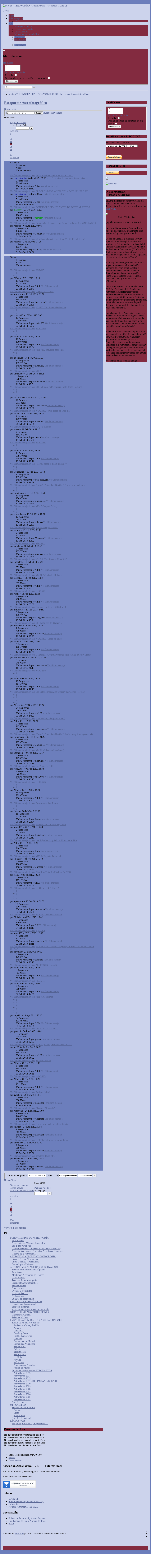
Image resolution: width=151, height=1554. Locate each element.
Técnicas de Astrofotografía (24, 1280)
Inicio (11, 94)
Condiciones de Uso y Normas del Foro (27, 1521)
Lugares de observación (23, 1299)
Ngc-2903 (40, 930)
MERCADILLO (18, 1405)
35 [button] (11, 139)
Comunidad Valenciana (24, 1344)
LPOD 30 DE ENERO (47, 1028)
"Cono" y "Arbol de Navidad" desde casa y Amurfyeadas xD (64, 734)
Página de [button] (18, 122)
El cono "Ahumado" (45, 1108)
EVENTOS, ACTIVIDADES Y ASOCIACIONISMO (36, 1320)
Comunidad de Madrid (24, 1341)
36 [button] (11, 141)
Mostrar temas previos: (17, 1175)
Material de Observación (23, 1407)
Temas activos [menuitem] (21, 31)
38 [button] (11, 147)
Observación (18, 1288)
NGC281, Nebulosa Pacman (49, 914)
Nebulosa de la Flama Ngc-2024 (51, 824)
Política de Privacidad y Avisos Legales (27, 1518)
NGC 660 (40, 591)
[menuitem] (19, 37)
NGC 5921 (41, 328)
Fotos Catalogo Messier (47, 527)
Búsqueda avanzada (52, 113)
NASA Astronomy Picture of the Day (26, 1501)
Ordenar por (53, 1175)
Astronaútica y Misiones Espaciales (28, 1243)
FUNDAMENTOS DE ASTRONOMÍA (29, 1238)
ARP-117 (40, 270)
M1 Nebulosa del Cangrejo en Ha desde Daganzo (59, 387)
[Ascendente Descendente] (85, 1175)
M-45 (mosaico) (43, 1060)
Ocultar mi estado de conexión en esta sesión (26, 78)
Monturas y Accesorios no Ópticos (28, 1275)
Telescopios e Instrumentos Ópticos (28, 1269)
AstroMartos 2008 (22, 1389)
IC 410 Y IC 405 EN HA (47, 888)
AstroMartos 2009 (22, 1386)
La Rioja (18, 1357)
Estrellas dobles (19, 1285)
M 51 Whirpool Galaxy (47, 506)
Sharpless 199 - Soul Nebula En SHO (53, 872)
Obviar (6, 10)
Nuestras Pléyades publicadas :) (50, 718)
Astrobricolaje (18, 1277)
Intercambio (19, 1415)
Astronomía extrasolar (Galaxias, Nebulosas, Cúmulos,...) (38, 1251)
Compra (17, 1410)
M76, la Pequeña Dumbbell (48, 856)
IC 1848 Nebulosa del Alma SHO (51, 559)
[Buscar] (34, 87)
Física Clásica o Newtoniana (25, 1259)
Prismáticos (17, 1272)
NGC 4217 (41, 442)
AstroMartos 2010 (22, 1383)
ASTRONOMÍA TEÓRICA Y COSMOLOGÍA (33, 1256)
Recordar (9, 75)
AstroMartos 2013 (22, 1378)
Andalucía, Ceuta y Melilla (26, 1325)
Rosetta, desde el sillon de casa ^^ (51, 464)
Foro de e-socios (19, 1402)
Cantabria (18, 1330)
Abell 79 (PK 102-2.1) (46, 965)
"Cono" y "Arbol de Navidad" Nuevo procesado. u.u (60, 485)
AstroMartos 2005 (22, 1397)
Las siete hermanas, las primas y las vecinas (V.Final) (60, 692)
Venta (16, 1413)
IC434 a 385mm (43, 426)
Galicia (17, 1349)
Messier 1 (40, 543)
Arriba (12, 1457)
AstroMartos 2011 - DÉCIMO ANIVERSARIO (36, 1381)
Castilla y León (21, 1333)
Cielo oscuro (18, 1296)
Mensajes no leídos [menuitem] (23, 26)
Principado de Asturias (24, 1365)
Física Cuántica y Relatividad (25, 1261)
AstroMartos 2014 (22, 1375)
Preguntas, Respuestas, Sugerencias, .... (70, 178)
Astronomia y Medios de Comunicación (30, 1309)
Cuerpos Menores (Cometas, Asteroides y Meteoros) (36, 1248)
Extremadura (20, 1346)
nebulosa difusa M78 (45, 1156)
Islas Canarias (20, 1354)
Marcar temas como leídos (26, 34)
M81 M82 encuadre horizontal (50, 350)
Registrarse (8, 62)
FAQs (11, 1523)
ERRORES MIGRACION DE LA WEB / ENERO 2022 (63, 191)
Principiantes (58, 194)
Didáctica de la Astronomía (24, 1304)
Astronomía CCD (20, 1293)
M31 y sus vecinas (44, 997)
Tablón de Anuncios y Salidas (26, 1322)
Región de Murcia (22, 1367)
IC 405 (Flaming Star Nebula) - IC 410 (54, 1044)
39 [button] (11, 149)
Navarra (17, 1360)
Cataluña (18, 1338)
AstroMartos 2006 (22, 1394)
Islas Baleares (20, 1352)
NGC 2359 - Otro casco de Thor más (53, 411)
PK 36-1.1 (40, 981)
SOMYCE (14, 1499)
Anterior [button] (14, 131)
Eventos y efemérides (22, 1291)
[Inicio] (35, 5)
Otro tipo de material (21, 1418)
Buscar (39, 113)
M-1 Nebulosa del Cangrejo (49, 623)
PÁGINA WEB (17, 1421)
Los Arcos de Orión (45, 766)
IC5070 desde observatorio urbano (52, 1140)
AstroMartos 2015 (22, 1373)
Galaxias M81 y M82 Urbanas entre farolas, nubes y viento (63, 654)
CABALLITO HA (45, 291)
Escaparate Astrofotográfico (75, 94)
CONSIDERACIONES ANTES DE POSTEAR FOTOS (63, 207)
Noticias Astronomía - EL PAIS (23, 1507)
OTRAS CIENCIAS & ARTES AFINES (29, 1312)
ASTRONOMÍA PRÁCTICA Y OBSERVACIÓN (38, 94)
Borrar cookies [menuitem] (15, 1460)
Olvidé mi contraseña (15, 72)
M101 (38, 371)
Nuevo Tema (10, 109)
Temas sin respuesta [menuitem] (23, 29)
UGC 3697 (41, 782)
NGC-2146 (41, 670)
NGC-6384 (41, 1076)
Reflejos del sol (43, 1092)
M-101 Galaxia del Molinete (49, 575)
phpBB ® (19, 1533)
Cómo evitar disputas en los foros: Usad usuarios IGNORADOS (66, 223)
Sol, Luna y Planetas (21, 1245)
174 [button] (12, 154)
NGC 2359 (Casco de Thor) (49, 639)
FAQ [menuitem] (16, 21)
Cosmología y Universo (23, 1264)
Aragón (17, 1328)
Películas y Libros (20, 1317)
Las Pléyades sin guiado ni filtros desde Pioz (56, 840)
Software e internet (20, 1306)
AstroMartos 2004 (22, 1399)
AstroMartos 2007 (22, 1391)
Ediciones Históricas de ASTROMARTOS (32, 1370)
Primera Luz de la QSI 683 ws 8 (51, 607)
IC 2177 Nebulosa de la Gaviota (51, 307)
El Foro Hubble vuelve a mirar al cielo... (54, 175)
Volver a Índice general (15, 1228)
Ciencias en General (21, 1314)
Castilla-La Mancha (23, 1336)
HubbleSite (14, 1504)
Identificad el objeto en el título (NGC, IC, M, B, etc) (60, 239)
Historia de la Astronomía (24, 1253)
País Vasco (19, 1362)
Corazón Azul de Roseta (47, 803)
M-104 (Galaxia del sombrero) (50, 750)
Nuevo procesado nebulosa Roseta (52, 1124)
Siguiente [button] (14, 157)
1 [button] (10, 133)
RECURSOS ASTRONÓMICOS (26, 1301)
